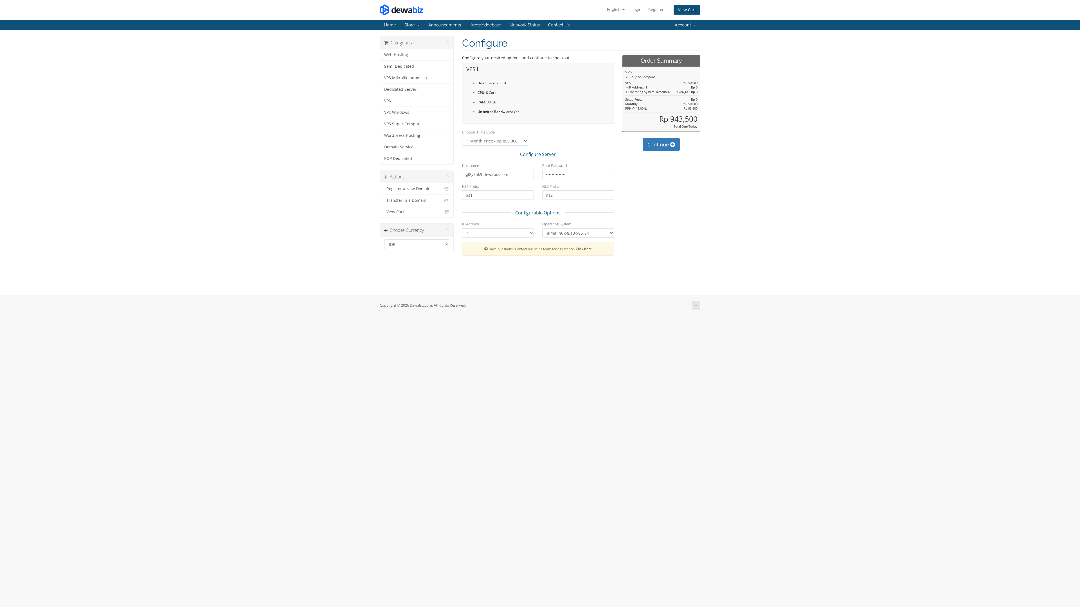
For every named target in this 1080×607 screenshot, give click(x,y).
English (614, 9)
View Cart (687, 9)
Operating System (556, 224)
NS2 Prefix (550, 186)
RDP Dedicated (398, 158)
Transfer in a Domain (405, 200)
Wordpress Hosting (402, 135)
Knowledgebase (485, 25)
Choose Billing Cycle (478, 132)
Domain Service (398, 147)
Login (636, 9)
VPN (388, 100)
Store (410, 25)
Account (684, 25)
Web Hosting (396, 54)
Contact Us (559, 25)
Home (390, 25)
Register (656, 9)
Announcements (444, 25)
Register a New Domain (407, 188)
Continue (658, 144)
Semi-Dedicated (399, 66)
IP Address (471, 224)
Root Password (554, 165)
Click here (584, 248)
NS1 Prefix (470, 186)
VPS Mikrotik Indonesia (405, 77)
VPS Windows (396, 112)
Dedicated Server (400, 89)
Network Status (525, 25)
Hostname (470, 165)
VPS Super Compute (403, 123)
